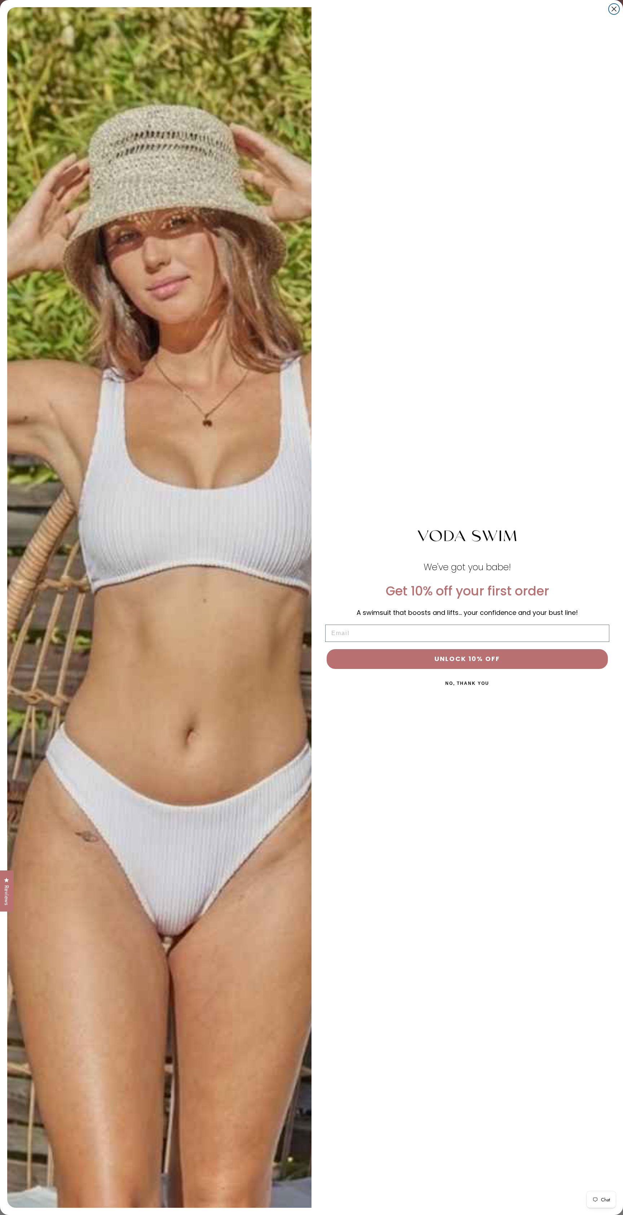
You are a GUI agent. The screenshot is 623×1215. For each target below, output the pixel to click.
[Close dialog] (614, 9)
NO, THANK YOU (467, 683)
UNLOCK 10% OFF (467, 658)
